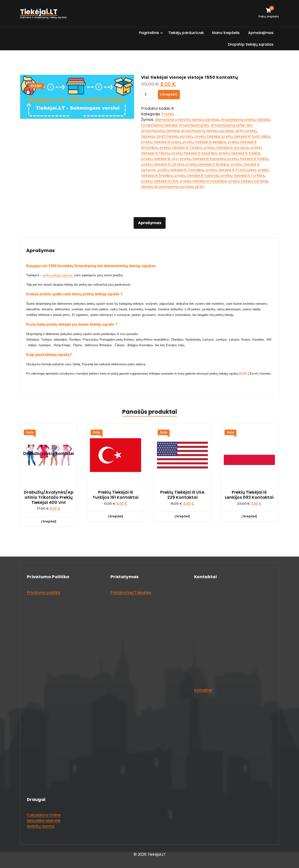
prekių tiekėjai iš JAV (159, 158)
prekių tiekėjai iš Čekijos (180, 147)
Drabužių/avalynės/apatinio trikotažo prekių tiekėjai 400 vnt (48, 497)
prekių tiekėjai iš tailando (196, 175)
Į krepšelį (168, 94)
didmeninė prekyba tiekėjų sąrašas (187, 119)
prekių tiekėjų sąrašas (57, 275)
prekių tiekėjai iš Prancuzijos (231, 170)
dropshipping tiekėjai (160, 130)
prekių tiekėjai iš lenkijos (207, 164)
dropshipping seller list (231, 125)
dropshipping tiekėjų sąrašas (207, 130)
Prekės (167, 114)
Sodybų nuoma (40, 826)
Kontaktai (203, 690)
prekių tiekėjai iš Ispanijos (194, 153)
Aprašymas (149, 223)
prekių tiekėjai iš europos (226, 147)
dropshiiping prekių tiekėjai (245, 119)
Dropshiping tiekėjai (159, 125)
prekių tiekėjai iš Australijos (245, 136)
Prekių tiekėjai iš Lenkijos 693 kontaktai (249, 495)
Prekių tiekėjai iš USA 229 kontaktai (182, 495)
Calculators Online (44, 815)
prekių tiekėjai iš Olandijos (180, 170)
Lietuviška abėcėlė (44, 820)
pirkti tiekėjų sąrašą (175, 136)
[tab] (150, 223)
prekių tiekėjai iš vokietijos (203, 181)
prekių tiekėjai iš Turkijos (243, 175)
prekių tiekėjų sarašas (248, 181)
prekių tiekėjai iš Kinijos (247, 158)
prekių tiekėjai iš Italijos (239, 153)
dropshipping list (194, 125)
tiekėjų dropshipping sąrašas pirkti (172, 186)
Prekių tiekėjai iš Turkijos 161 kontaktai (116, 495)
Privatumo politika (43, 592)
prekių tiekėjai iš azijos (161, 142)
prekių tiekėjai (207, 136)
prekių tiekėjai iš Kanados (203, 158)
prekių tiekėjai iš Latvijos (162, 164)
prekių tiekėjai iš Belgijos (204, 142)
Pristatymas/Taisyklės (130, 592)
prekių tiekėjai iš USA (159, 181)
